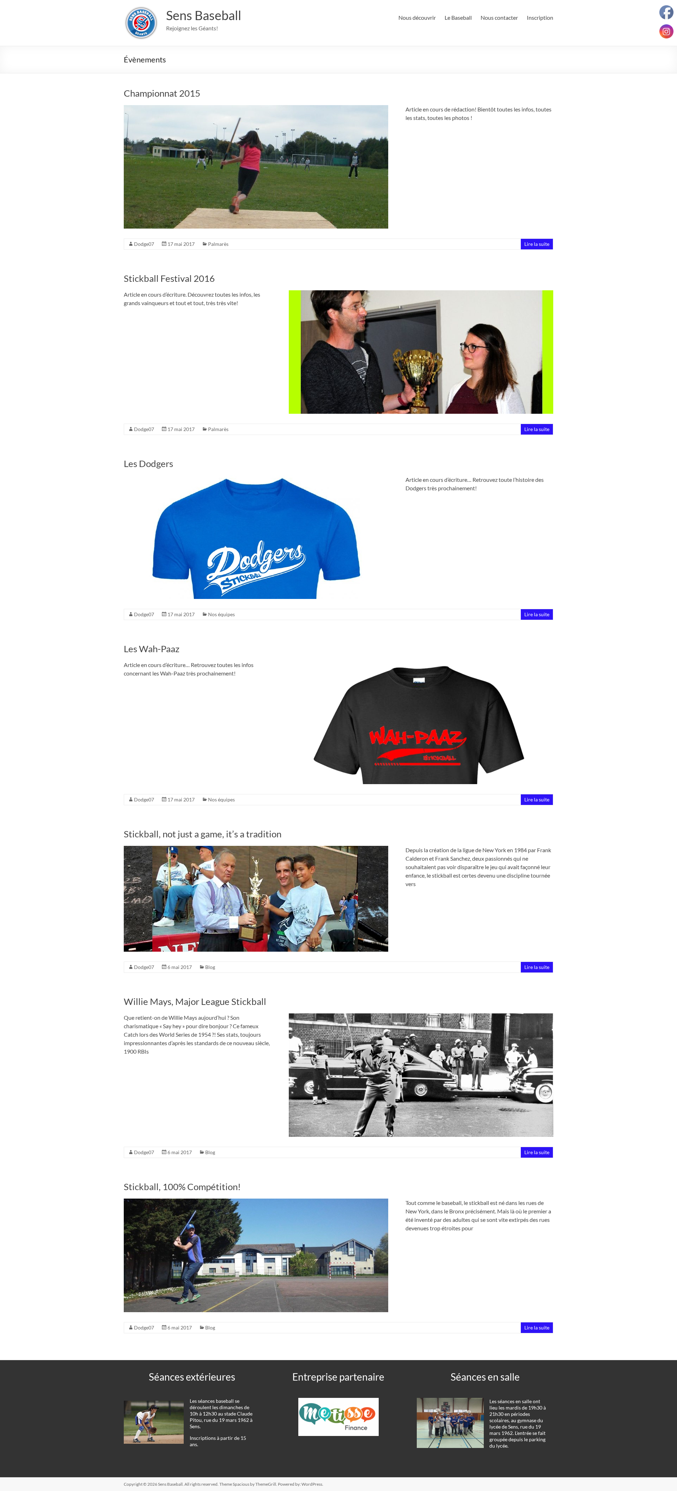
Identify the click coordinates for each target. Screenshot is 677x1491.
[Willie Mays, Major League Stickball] (421, 1016)
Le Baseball (458, 17)
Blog (210, 967)
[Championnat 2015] (256, 108)
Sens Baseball (203, 15)
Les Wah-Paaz (151, 648)
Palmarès (218, 244)
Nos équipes (221, 614)
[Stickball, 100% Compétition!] (256, 1202)
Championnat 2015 (162, 93)
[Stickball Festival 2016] (421, 293)
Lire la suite (536, 244)
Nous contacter (499, 17)
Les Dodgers (148, 463)
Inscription (540, 17)
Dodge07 (144, 244)
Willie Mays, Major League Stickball (195, 1001)
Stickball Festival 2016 (169, 278)
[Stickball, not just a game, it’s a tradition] (256, 849)
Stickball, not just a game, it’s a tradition (202, 834)
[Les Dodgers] (256, 478)
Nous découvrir (417, 17)
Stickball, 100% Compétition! (182, 1186)
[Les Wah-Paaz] (421, 664)
